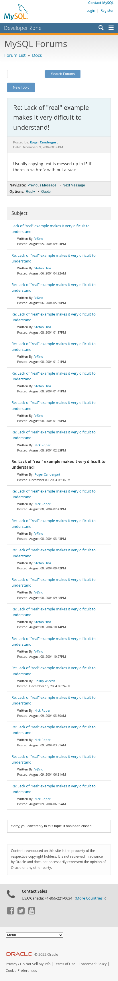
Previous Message (41, 185)
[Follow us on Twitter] (20, 913)
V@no (38, 238)
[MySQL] (16, 12)
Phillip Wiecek (44, 681)
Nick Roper (42, 445)
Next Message (74, 185)
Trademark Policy (93, 964)
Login (90, 10)
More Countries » (90, 898)
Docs (37, 55)
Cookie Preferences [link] (21, 970)
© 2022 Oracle (46, 954)
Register (107, 10)
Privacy (11, 964)
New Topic (21, 87)
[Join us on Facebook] (10, 913)
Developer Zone (23, 27)
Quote (46, 192)
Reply (30, 192)
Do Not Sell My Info (35, 964)
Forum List (14, 55)
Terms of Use (64, 964)
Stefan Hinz (42, 268)
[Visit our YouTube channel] (31, 913)
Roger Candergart (47, 474)
